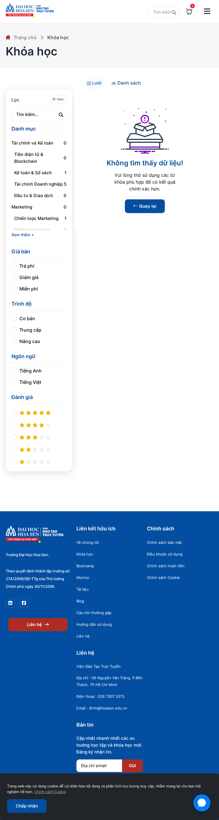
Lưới (96, 83)
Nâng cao (29, 341)
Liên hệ (35, 624)
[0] (189, 11)
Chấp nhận (27, 806)
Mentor (83, 577)
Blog (80, 601)
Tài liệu (82, 589)
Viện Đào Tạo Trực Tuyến (98, 666)
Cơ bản (27, 318)
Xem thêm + (22, 234)
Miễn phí (28, 289)
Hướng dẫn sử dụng (94, 624)
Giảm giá (28, 277)
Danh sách (128, 83)
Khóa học (84, 554)
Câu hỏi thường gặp (93, 612)
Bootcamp (85, 566)
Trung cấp (30, 330)
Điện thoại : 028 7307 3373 (100, 696)
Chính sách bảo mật (164, 542)
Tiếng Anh (30, 371)
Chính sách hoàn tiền (165, 566)
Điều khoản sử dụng (164, 554)
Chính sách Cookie (163, 577)
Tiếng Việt (30, 382)
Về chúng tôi (87, 542)
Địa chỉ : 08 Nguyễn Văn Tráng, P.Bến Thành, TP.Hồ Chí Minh (109, 681)
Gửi (132, 765)
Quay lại (147, 206)
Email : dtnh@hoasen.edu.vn (101, 708)
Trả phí (26, 266)
